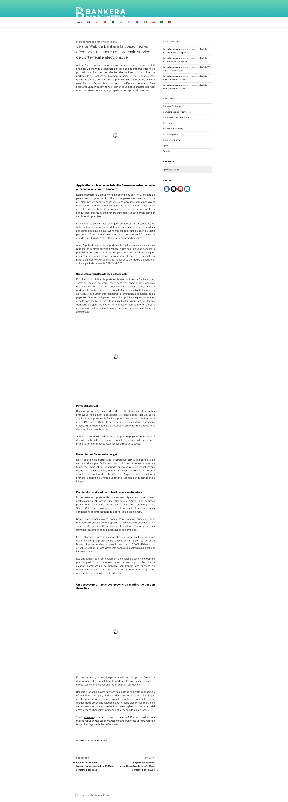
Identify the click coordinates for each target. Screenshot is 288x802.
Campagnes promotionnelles (177, 111)
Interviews (168, 123)
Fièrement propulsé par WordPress (92, 795)
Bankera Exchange (172, 106)
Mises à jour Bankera (93, 741)
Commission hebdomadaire (176, 117)
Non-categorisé (170, 134)
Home (79, 22)
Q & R (166, 145)
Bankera (111, 42)
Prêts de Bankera (171, 140)
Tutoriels (167, 151)
